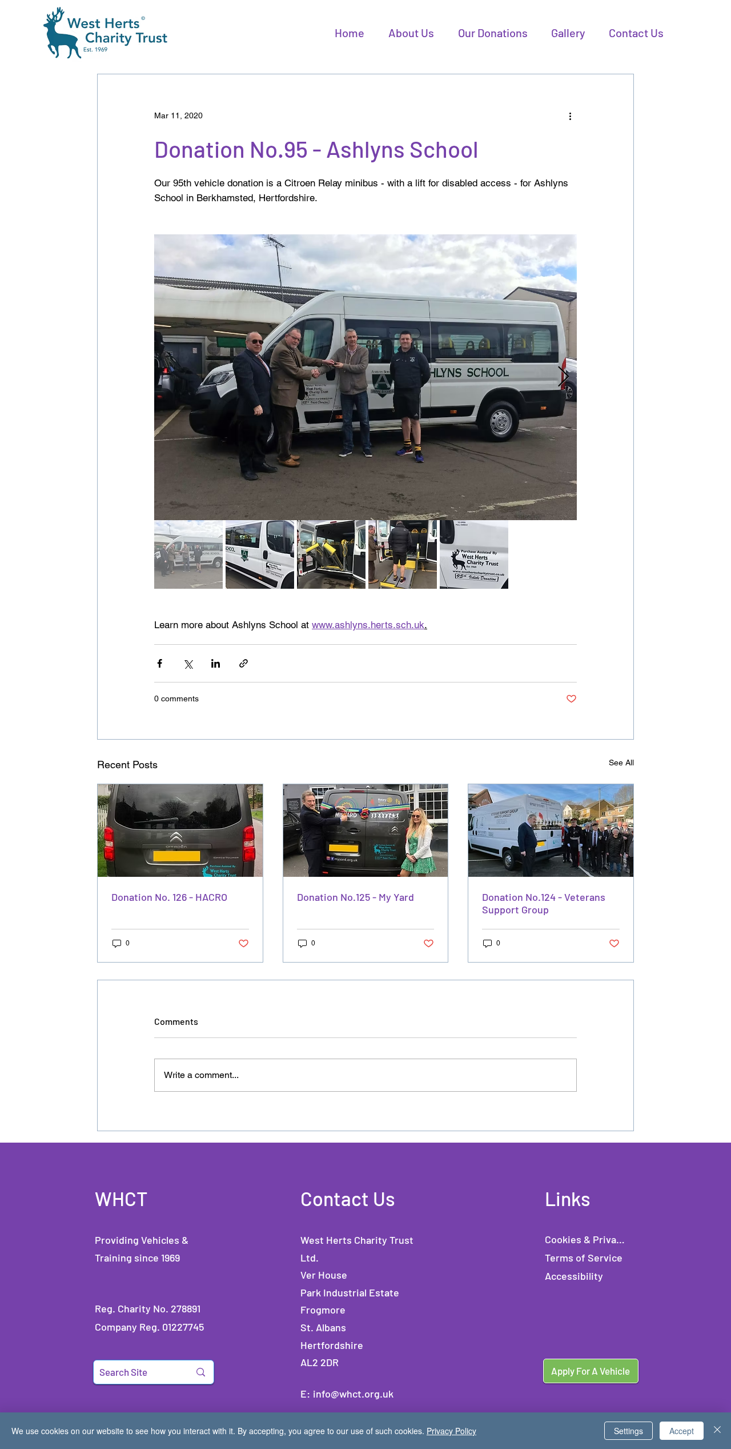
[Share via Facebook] (159, 663)
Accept (681, 1430)
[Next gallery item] (563, 377)
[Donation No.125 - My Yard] (365, 830)
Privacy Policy (451, 1430)
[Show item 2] (260, 554)
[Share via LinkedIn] (215, 663)
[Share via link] (243, 663)
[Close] (717, 1431)
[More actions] (570, 115)
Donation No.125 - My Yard (355, 897)
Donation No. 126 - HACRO (169, 897)
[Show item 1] (188, 554)
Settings (628, 1430)
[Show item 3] (331, 554)
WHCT (121, 1198)
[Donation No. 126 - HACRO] (180, 830)
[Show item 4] (402, 554)
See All (621, 762)
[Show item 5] (474, 554)
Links (568, 1198)
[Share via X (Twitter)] (187, 663)
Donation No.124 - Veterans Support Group (543, 903)
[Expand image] (365, 377)
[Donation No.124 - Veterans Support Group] (550, 830)
